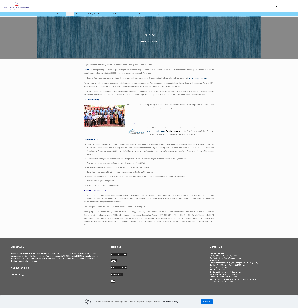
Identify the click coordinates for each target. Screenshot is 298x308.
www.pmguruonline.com (198, 78)
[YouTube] (20, 275)
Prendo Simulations (119, 267)
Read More (34, 261)
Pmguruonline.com (118, 254)
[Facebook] (13, 275)
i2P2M (113, 261)
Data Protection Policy (170, 302)
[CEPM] (16, 6)
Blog (113, 281)
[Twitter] (16, 275)
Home (143, 41)
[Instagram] (23, 275)
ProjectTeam (117, 274)
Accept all (206, 302)
